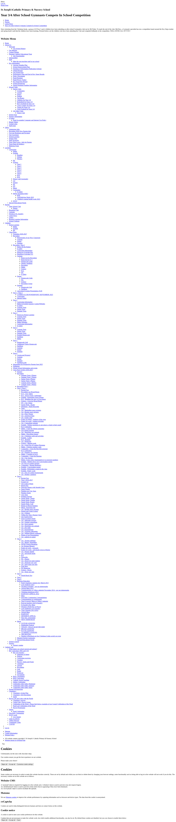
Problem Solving (26, 496)
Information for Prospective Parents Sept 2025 (28, 364)
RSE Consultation (19, 676)
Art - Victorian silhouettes (29, 531)
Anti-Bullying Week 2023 (25, 197)
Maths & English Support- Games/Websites (31, 304)
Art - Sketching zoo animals (30, 432)
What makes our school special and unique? (23, 649)
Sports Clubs (17, 89)
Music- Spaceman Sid (28, 507)
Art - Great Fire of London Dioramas (33, 445)
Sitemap (7, 731)
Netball (19, 96)
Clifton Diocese (14, 720)
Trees (23, 408)
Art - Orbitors (25, 513)
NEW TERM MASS (28, 619)
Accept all (12, 764)
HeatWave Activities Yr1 (25, 254)
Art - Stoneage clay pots (29, 563)
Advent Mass (25, 612)
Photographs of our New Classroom (28, 238)
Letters (11, 217)
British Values (13, 122)
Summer (20, 243)
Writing (19, 157)
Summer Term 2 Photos (28, 375)
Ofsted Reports (18, 71)
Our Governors (14, 135)
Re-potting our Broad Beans (30, 392)
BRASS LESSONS (27, 629)
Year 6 (19, 173)
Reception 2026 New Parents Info (20, 131)
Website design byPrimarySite (15, 740)
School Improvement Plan (21, 67)
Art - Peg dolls (26, 528)
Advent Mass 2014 (27, 588)
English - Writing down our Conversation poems (36, 462)
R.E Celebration (26, 427)
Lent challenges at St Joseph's (30, 608)
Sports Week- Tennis (28, 498)
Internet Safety (21, 298)
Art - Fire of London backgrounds (32, 473)
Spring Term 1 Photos (28, 381)
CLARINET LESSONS (29, 632)
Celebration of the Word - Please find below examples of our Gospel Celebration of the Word (43, 704)
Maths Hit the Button (24, 247)
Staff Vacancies (14, 140)
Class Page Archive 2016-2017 (23, 370)
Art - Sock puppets (27, 524)
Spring (19, 241)
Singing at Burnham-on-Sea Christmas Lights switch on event (41, 636)
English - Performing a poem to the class (34, 469)
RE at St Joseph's (18, 652)
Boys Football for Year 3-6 (25, 104)
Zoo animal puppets (27, 430)
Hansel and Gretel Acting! (29, 511)
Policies (19, 656)
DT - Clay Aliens (26, 403)
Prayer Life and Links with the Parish (21, 698)
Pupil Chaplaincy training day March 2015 (35, 583)
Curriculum (12, 149)
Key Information (14, 63)
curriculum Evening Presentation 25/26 (29, 291)
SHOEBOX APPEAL (28, 616)
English (15, 153)
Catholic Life (9, 647)
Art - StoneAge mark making (30, 561)
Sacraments (20, 675)
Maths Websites (22, 322)
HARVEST (25, 614)
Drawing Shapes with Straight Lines (33, 487)
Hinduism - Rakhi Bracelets (30, 406)
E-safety (19, 249)
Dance (19, 94)
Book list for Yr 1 (26, 260)
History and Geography (20, 179)
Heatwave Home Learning (25, 315)
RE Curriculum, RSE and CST (19, 651)
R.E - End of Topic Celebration (31, 395)
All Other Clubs (18, 111)
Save (18, 820)
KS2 (18, 177)
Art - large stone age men (29, 564)
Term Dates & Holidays (16, 144)
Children (7, 223)
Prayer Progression (19, 708)
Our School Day (18, 72)
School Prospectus (19, 83)
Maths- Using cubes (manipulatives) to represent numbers (39, 460)
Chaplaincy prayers (19, 700)
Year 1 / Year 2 (18, 293)
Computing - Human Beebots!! (31, 465)
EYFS (15, 201)
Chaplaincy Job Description (22, 695)
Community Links (15, 722)
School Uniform (14, 221)
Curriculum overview (24, 658)
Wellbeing (16, 366)
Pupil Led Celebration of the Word (24, 706)
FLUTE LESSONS (27, 630)
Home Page (4, 5)
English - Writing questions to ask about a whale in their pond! (41, 425)
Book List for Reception (29, 258)
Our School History (19, 48)
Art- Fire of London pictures (30, 463)
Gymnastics (21, 91)
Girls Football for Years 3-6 (26, 109)
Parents (7, 22)
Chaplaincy (12, 691)
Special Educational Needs (17, 203)
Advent (19, 665)
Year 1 (19, 164)
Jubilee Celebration (19, 682)
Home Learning (14, 225)
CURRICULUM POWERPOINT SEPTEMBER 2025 (35, 294)
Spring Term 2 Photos (28, 379)
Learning (8, 148)
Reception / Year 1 (19, 245)
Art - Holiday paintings (28, 474)
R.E (22, 555)
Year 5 (19, 171)
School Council (14, 641)
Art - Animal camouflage (29, 522)
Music (15, 188)
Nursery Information (15, 116)
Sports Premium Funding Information (25, 85)
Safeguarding (13, 58)
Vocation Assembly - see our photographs (34, 586)
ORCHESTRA (26, 634)
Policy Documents (19, 76)
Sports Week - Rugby (28, 405)
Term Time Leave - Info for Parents (20, 142)
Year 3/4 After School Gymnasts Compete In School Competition (26, 26)
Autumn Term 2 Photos (28, 383)
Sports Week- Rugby (28, 502)
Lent (18, 669)
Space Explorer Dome (28, 518)
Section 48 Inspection (16, 689)
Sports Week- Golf (27, 504)
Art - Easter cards (26, 417)
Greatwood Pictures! (23, 355)
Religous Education (23, 581)
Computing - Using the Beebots (31, 456)
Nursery (19, 372)
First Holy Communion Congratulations (34, 597)
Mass (23, 596)
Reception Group (26, 283)
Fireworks (24, 557)
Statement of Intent (23, 654)
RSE (18, 195)
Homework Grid (26, 287)
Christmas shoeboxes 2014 (29, 592)
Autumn (19, 239)
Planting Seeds (26, 493)
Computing (16, 190)
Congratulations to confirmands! (31, 599)
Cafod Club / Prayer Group (22, 702)
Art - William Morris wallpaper (31, 533)
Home (7, 20)
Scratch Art (24, 482)
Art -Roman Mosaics (28, 546)
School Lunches (14, 137)
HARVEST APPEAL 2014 (30, 594)
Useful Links (13, 124)
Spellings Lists (21, 362)
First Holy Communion (16, 713)
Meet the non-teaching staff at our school (26, 61)
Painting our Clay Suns (28, 491)
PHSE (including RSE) (20, 194)
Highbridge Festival (27, 625)
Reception (16, 236)
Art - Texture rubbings (28, 541)
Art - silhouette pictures (28, 520)
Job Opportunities (18, 56)
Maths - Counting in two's (29, 454)
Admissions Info (14, 129)
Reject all (4, 764)
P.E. (22, 272)
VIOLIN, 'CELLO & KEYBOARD (33, 627)
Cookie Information (11, 733)
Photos (15, 208)
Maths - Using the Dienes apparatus (32, 429)
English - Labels (26, 438)
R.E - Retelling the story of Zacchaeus (33, 399)
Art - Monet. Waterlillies (29, 542)
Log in (3, 3)
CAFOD (12, 724)
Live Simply (17, 717)
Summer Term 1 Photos (28, 377)
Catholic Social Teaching (21, 680)
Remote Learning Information (18, 219)
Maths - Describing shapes (29, 434)
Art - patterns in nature (28, 537)
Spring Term (21, 309)
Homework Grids (26, 261)
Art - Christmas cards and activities (32, 436)
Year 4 (19, 170)
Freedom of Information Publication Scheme (27, 69)
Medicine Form (14, 146)
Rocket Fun (25, 390)
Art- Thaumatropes (27, 529)
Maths (15, 151)
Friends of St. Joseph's (16, 214)
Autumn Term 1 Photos (28, 384)
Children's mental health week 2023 (28, 199)
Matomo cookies (11, 797)
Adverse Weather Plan (20, 65)
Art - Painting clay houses (29, 452)
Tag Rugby (20, 98)
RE (14, 160)
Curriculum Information (24, 250)
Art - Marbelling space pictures (31, 410)
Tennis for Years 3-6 (23, 107)
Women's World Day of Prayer (31, 607)
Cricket (19, 93)
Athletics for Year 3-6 (24, 100)
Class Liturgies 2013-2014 (29, 610)
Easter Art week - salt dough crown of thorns (35, 550)
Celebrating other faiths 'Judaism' (23, 686)
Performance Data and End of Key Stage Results (28, 74)
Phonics (19, 159)
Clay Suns (24, 495)
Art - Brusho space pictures (30, 412)
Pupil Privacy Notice (19, 80)
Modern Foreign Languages (26, 638)
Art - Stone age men (27, 572)
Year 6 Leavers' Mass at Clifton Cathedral (34, 601)
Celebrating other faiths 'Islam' (22, 687)
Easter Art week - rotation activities (32, 421)
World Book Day (26, 575)
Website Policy (9, 735)
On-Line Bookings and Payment (19, 133)
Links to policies (14, 719)
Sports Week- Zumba (28, 500)
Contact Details (14, 52)
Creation (20, 660)
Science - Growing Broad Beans (31, 401)
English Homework (23, 335)
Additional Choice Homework (27, 344)
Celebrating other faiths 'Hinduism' (24, 684)
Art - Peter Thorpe (27, 414)
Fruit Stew (24, 566)
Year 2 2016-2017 (27, 480)
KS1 (18, 175)
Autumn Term (21, 307)
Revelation (20, 667)
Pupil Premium (18, 78)
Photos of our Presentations (30, 535)
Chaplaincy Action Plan (20, 693)
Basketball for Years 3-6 (24, 102)
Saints (15, 697)
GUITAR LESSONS (28, 623)
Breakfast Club (14, 210)
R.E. (22, 271)
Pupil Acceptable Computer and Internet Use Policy (29, 120)
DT (14, 186)
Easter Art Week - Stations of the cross (33, 419)
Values (11, 709)
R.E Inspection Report (20, 82)
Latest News (9, 24)
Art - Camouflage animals (29, 423)
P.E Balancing (25, 568)
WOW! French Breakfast (29, 544)
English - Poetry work (28, 471)
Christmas (20, 664)
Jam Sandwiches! (26, 517)
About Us (8, 45)
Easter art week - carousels (29, 548)
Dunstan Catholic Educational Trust (20, 54)
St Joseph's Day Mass (28, 605)
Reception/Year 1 (22, 386)
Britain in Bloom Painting (29, 506)
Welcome (12, 47)
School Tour (13, 115)
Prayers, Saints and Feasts (25, 662)
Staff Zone (12, 126)
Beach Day (24, 485)
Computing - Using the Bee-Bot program (34, 449)
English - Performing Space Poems (32, 397)
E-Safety (12, 118)
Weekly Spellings (26, 263)
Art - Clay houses (26, 458)
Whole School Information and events (25, 368)
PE (14, 184)
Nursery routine (18, 645)
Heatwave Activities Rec (25, 252)
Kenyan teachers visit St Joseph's (31, 603)
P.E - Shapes (25, 559)
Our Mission (13, 50)
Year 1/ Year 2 (21, 388)
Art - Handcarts (26, 441)
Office (7, 127)
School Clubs (13, 87)
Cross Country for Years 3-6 (26, 105)
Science (15, 162)
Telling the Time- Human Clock (31, 515)
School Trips (13, 138)
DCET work (13, 715)
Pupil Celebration (18, 711)
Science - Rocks (26, 570)
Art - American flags (27, 416)
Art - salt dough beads (28, 553)
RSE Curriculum (18, 678)
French (15, 182)
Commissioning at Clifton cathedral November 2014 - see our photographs (45, 590)
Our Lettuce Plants (27, 484)
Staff (10, 59)
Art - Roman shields (27, 552)
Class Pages (13, 232)
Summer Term (21, 311)
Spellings (24, 289)
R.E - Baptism (25, 440)
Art (14, 181)
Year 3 (19, 168)
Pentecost (20, 673)
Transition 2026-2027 (20, 234)
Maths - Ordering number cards (31, 447)
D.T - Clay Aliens (27, 394)
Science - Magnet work (28, 443)
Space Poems (25, 489)
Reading (20, 155)
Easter (19, 671)
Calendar (12, 212)
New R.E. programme (28, 618)
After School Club (15, 206)
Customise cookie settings (25, 764)
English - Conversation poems (31, 467)
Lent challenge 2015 (27, 585)
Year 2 (19, 166)
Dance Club (21, 113)
